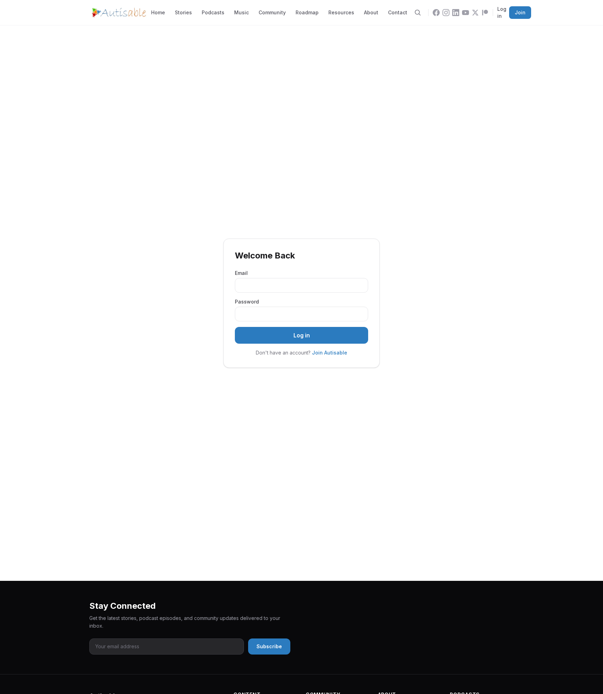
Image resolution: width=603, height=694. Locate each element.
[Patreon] (485, 12)
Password (247, 302)
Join (520, 12)
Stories (183, 12)
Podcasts (213, 12)
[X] (475, 12)
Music (241, 12)
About (371, 12)
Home (158, 12)
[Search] (417, 12)
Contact (397, 12)
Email (241, 273)
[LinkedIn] (455, 12)
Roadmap (307, 12)
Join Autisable (329, 353)
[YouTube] (465, 12)
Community (272, 12)
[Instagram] (445, 12)
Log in (501, 12)
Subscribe (269, 646)
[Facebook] (436, 12)
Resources (341, 12)
